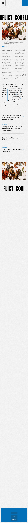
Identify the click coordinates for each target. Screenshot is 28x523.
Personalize (14, 519)
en (18, 3)
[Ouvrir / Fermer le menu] (25, 3)
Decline (14, 516)
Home (9, 8)
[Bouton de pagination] (2, 188)
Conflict (13, 8)
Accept (14, 513)
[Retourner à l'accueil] (3, 3)
